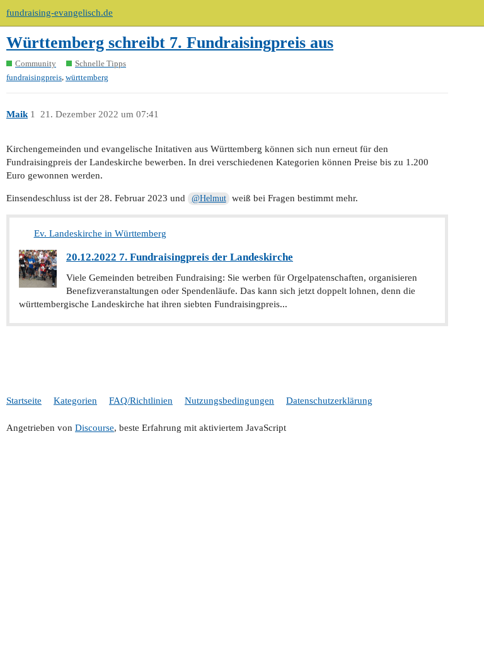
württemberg (87, 77)
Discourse (94, 428)
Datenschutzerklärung (329, 401)
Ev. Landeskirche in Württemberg (100, 233)
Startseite (24, 401)
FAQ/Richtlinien (141, 401)
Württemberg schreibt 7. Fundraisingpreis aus (169, 42)
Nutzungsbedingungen (229, 401)
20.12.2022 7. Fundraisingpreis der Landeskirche (179, 257)
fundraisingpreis (34, 77)
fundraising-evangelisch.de (59, 13)
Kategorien (75, 401)
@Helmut (209, 198)
